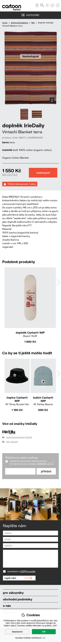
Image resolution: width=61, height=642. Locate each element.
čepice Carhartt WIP (17, 401)
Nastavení (17, 631)
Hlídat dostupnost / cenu (21, 183)
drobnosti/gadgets (19, 22)
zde (43, 637)
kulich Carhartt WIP (43, 401)
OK (44, 631)
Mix (33, 22)
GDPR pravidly (27, 571)
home (5, 22)
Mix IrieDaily (12, 441)
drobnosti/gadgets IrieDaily (19, 437)
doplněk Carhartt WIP (30, 334)
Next (58, 282)
